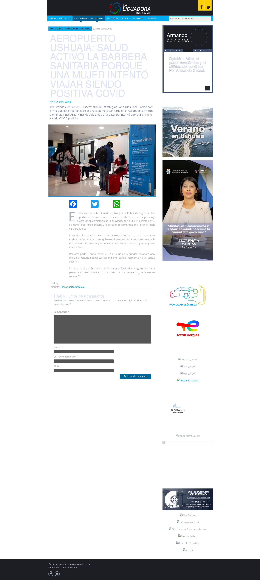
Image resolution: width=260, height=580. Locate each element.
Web (56, 366)
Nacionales (65, 18)
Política (126, 18)
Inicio (53, 18)
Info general (80, 18)
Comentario (61, 312)
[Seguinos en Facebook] (201, 5)
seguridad (84, 28)
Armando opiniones (178, 37)
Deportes (151, 18)
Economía (138, 18)
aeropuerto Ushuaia (73, 287)
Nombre (59, 347)
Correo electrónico (66, 356)
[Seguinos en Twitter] (208, 5)
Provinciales (97, 18)
